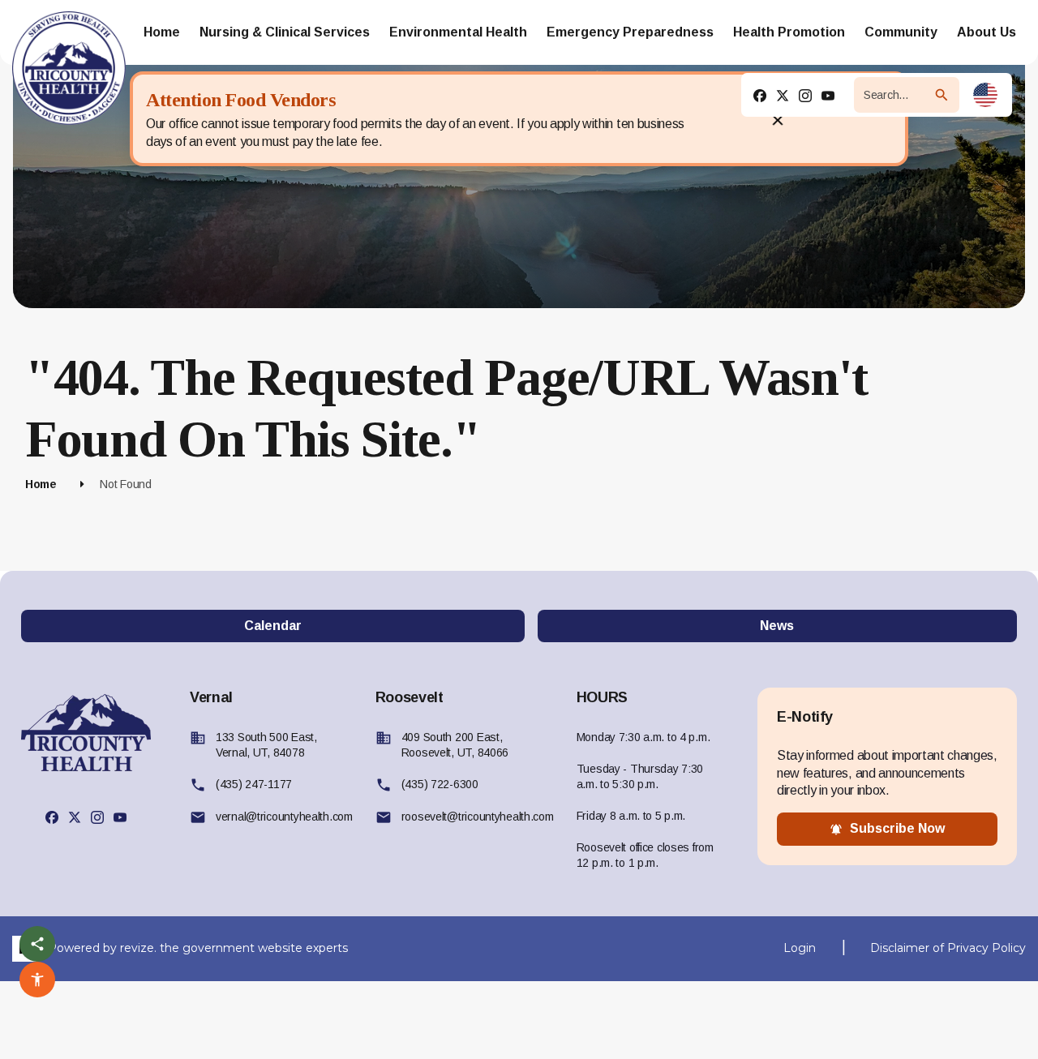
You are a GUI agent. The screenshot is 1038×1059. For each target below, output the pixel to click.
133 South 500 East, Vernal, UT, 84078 (266, 745)
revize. (138, 947)
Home (162, 32)
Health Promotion (789, 32)
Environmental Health (458, 32)
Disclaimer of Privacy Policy (948, 948)
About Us (986, 32)
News (777, 625)
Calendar (273, 625)
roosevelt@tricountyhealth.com (477, 816)
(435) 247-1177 (254, 784)
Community (900, 32)
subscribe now (897, 828)
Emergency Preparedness (630, 32)
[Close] (778, 119)
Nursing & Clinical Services (284, 32)
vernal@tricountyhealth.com (284, 816)
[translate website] (985, 94)
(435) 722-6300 (439, 784)
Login (799, 948)
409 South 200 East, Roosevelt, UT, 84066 (454, 745)
